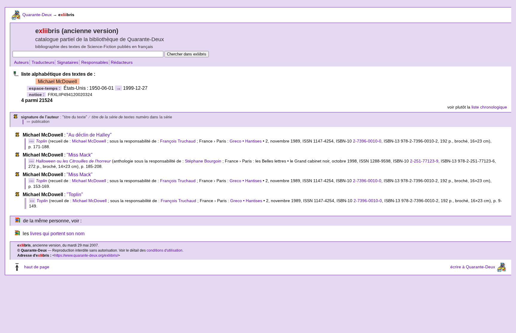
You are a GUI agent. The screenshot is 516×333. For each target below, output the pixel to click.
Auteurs (21, 62)
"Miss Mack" (80, 154)
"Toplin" (75, 194)
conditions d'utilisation (164, 250)
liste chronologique (489, 107)
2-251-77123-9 (424, 161)
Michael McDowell (89, 141)
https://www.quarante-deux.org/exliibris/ (86, 255)
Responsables (94, 62)
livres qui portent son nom (57, 233)
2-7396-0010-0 (367, 141)
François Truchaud (178, 141)
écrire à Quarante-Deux (472, 266)
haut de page (36, 266)
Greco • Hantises (246, 141)
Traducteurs (43, 62)
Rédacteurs (122, 62)
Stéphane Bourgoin (203, 161)
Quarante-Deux (37, 14)
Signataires (67, 62)
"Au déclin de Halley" (89, 134)
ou (73, 161)
